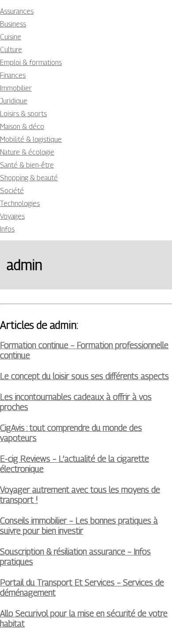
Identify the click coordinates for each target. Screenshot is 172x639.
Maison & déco (22, 126)
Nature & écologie (27, 152)
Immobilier (16, 88)
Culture (11, 50)
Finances (13, 75)
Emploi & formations (31, 62)
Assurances (17, 11)
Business (13, 24)
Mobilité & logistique (31, 139)
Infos (7, 229)
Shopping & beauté (29, 178)
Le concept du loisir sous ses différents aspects (84, 376)
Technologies (20, 203)
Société (12, 190)
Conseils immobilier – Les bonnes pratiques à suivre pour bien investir (79, 525)
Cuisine (10, 37)
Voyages (12, 216)
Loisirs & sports (23, 114)
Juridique (13, 101)
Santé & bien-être (27, 165)
